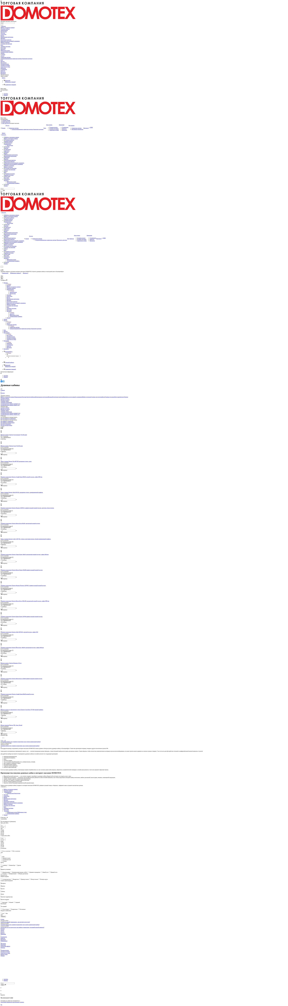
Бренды (2, 932)
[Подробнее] (1, 747)
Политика (3, 945)
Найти (2, 984)
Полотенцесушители (57, 397)
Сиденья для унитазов (96, 397)
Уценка (126, 397)
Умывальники (13, 292)
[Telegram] (3, 381)
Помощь (3, 947)
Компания (9, 343)
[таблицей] (3, 426)
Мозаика (50, 397)
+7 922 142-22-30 (5, 123)
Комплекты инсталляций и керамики (72, 397)
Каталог (9, 285)
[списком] (2, 426)
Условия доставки (5, 951)
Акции (2, 930)
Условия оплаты (5, 950)
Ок (1, 1004)
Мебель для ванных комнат (8, 397)
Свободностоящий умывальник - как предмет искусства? (15, 922)
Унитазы (24, 397)
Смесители (29, 397)
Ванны (33, 397)
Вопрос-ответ (4, 954)
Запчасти (12, 313)
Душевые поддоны (109, 397)
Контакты (3, 939)
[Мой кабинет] (1, 268)
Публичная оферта (5, 946)
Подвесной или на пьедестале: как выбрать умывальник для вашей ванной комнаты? (22, 927)
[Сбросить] (2, 915)
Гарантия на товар (5, 953)
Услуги (8, 323)
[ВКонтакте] (1, 381)
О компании (4, 936)
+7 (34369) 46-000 (5, 120)
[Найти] (2, 25)
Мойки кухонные (86, 397)
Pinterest (6, 95)
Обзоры (3, 955)
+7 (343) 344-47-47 (5, 122)
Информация (4, 941)
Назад (9, 284)
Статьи (2, 919)
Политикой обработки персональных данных (12, 1002)
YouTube (6, 93)
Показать (3, 916)
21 (5, 740)
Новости (3, 938)
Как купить (9, 335)
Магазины (3, 943)
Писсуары (117, 397)
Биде (103, 397)
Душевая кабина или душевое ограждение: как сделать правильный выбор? (20, 745)
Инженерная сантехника (41, 397)
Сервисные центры (15, 327)
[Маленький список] (1, 428)
